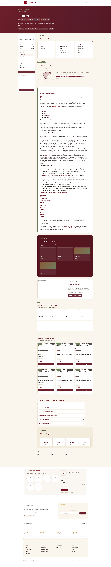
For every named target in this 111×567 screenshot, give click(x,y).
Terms (38, 560)
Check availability (46, 364)
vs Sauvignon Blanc (61, 76)
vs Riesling (76, 76)
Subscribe (82, 513)
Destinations (60, 2)
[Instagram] (30, 516)
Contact (73, 551)
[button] (86, 3)
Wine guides (58, 547)
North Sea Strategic (84, 560)
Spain (27, 551)
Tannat (42, 216)
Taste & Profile (22, 54)
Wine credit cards (44, 551)
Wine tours (43, 545)
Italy (26, 547)
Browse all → (90, 307)
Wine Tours (67, 2)
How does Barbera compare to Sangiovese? (48, 415)
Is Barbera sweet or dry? (44, 407)
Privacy (34, 560)
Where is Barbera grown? (44, 419)
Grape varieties (59, 545)
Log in (82, 2)
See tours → (27, 71)
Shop (78, 2)
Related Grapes (23, 67)
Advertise (73, 549)
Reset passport (64, 489)
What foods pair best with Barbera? (46, 411)
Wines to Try (46, 115)
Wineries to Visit (23, 61)
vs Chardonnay (69, 76)
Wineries (74, 2)
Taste (44, 111)
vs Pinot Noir (82, 76)
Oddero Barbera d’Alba (64, 175)
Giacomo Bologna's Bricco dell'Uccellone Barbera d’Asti (57, 168)
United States (28, 549)
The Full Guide (22, 56)
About (73, 545)
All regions (28, 553)
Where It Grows (23, 58)
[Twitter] (27, 516)
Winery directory (44, 547)
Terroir (45, 113)
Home (19, 9)
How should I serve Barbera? (45, 423)
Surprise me (84, 523)
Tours (21, 63)
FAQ (21, 65)
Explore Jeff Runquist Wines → (75, 295)
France (27, 545)
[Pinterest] (33, 516)
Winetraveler (28, 506)
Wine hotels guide (44, 549)
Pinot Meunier (43, 211)
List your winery (75, 547)
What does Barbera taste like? (45, 403)
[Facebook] (24, 516)
